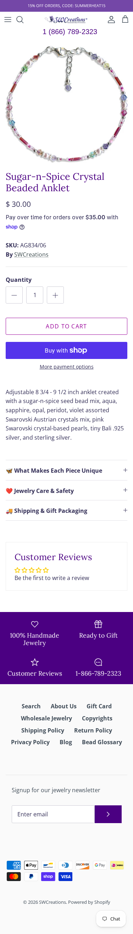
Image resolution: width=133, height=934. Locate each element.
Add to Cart (66, 326)
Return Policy (93, 730)
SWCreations (31, 254)
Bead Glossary (102, 742)
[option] (66, 103)
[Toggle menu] (8, 19)
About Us (64, 706)
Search (31, 706)
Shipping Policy (42, 730)
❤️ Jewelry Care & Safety (40, 491)
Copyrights (97, 718)
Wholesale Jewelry (46, 718)
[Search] (23, 19)
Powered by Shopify (89, 902)
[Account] (109, 19)
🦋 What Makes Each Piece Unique (54, 470)
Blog (66, 742)
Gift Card (99, 706)
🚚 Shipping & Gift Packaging (46, 511)
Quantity (19, 280)
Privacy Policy (30, 742)
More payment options (67, 367)
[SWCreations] (66, 19)
